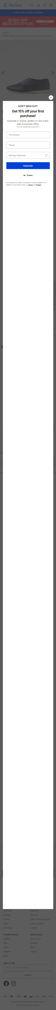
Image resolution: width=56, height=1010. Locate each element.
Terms (30, 185)
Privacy (38, 185)
